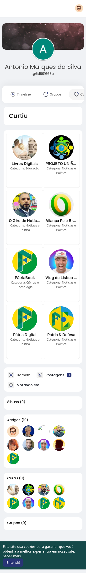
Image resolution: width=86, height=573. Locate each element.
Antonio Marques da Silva (43, 67)
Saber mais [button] (12, 556)
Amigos (14, 420)
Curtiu (12, 478)
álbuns (13, 402)
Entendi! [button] (13, 562)
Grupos (13, 523)
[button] (79, 8)
